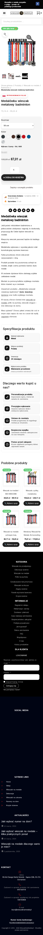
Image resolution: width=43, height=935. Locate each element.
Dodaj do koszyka (14, 177)
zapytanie (5, 317)
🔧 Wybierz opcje (11, 503)
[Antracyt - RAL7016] (3, 137)
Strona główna (6, 85)
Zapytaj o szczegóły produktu (21, 187)
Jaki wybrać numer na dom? (16, 821)
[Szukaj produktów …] (21, 21)
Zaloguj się (11, 686)
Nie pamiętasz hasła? (12, 690)
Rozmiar (5, 120)
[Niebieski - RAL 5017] (29, 137)
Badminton (5, 88)
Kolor (3, 132)
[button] (4, 13)
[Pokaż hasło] (35, 677)
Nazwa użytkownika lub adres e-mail (20, 661)
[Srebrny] (3, 142)
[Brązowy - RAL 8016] (13, 137)
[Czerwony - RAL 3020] (24, 137)
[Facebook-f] (37, 3)
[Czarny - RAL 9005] (18, 137)
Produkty (18, 85)
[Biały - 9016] (8, 137)
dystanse (4, 295)
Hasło (7, 672)
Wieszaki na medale (31, 85)
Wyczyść (4, 152)
